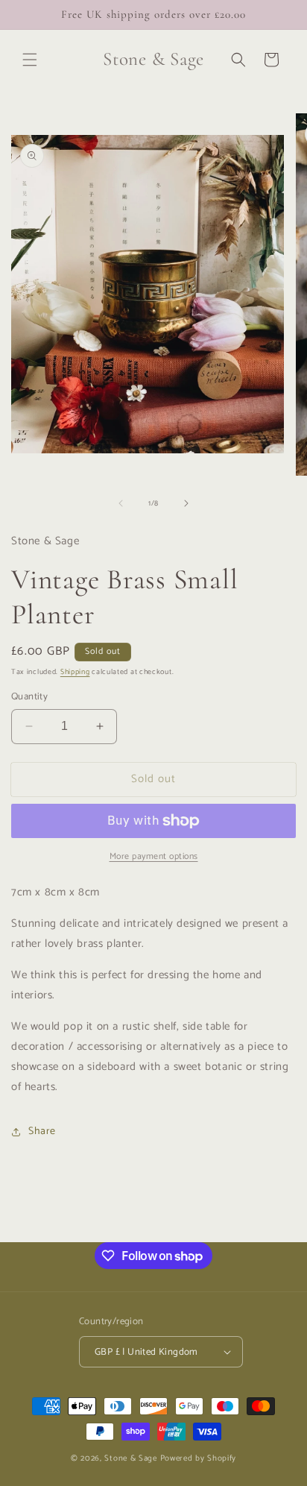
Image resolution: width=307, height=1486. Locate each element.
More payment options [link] (154, 856)
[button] (29, 59)
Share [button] (42, 1131)
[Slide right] (186, 503)
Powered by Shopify (198, 1458)
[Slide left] (120, 503)
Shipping (75, 672)
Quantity (29, 697)
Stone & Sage (131, 1458)
